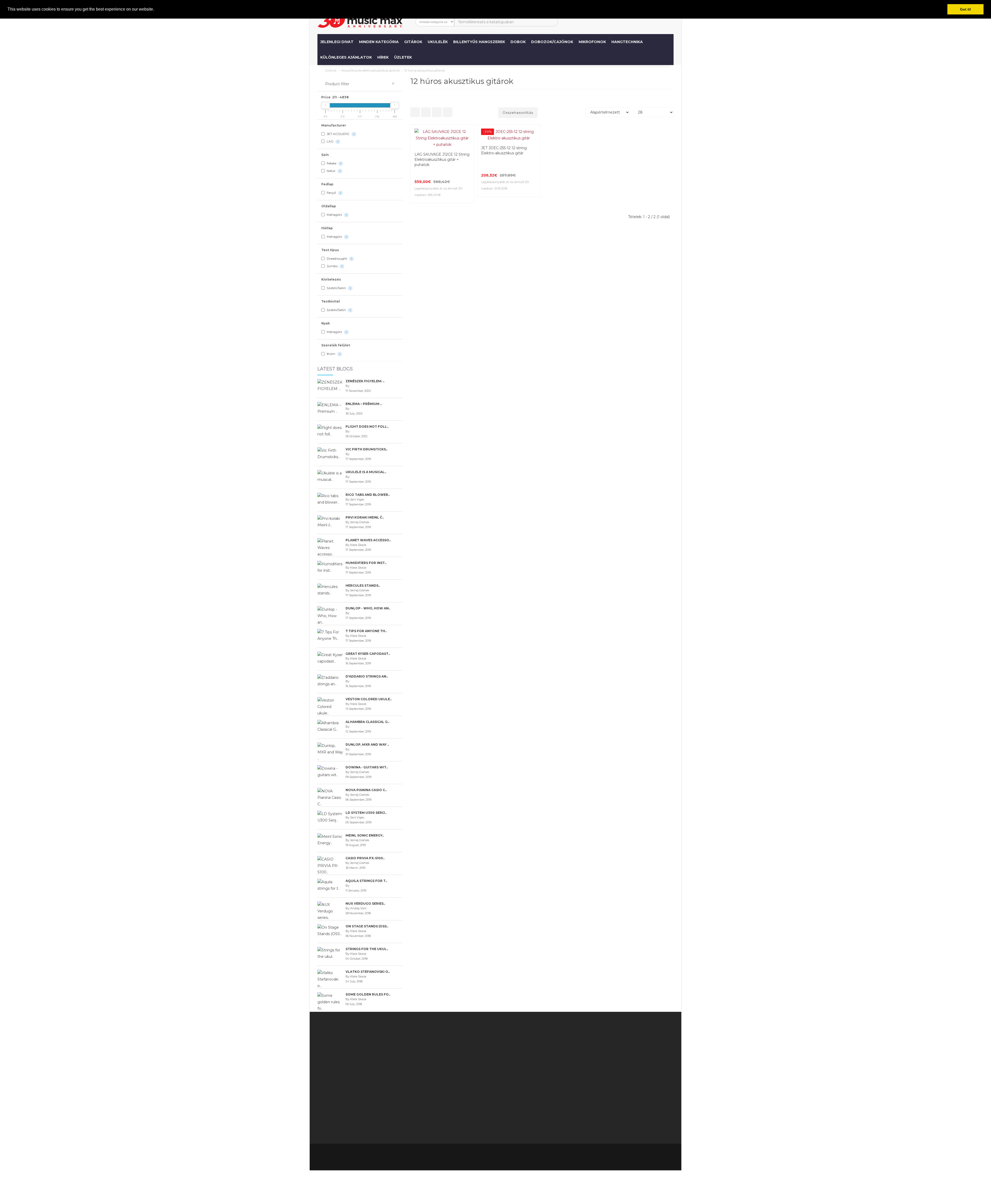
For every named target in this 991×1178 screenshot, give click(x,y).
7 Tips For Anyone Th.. (366, 631)
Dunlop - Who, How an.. (368, 608)
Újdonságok (550, 1080)
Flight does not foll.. (367, 426)
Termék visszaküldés (507, 1054)
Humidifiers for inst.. (366, 563)
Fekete (333, 163)
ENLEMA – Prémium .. (364, 404)
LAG (332, 141)
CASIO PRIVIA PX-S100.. (365, 858)
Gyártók (547, 1041)
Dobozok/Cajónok (552, 41)
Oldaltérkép (550, 1067)
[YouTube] (658, 1154)
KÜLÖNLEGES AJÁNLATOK (346, 57)
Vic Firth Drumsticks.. (366, 449)
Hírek (383, 57)
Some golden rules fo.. (368, 994)
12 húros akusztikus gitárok (424, 70)
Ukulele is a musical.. (366, 472)
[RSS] (647, 1154)
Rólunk (445, 1067)
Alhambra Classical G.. (367, 722)
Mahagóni (336, 215)
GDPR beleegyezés (457, 1125)
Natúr (333, 171)
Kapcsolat (498, 1041)
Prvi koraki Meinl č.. (365, 517)
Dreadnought (339, 258)
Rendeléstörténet (505, 1061)
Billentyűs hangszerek (479, 41)
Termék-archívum (556, 1074)
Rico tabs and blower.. (368, 495)
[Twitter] (636, 1154)
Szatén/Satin (338, 288)
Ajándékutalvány (555, 1048)
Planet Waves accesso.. (368, 540)
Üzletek (403, 57)
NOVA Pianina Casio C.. (366, 790)
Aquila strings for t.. (366, 881)
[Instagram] (669, 1154)
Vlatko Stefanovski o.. (368, 972)
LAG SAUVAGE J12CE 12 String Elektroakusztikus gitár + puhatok (441, 159)
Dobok (518, 41)
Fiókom (496, 1048)
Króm (333, 354)
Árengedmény (553, 1054)
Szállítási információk (457, 1074)
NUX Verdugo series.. (365, 903)
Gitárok (413, 41)
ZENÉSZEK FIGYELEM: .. (365, 381)
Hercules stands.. (363, 585)
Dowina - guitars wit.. (367, 767)
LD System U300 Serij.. (366, 813)
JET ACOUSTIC (340, 134)
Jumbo (334, 266)
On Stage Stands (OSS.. (367, 926)
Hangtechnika (627, 41)
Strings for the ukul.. (367, 949)
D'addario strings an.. (367, 676)
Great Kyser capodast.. (368, 654)
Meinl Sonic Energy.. (365, 835)
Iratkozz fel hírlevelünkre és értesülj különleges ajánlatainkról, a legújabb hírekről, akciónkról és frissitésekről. (630, 1048)
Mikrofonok (592, 41)
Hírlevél (546, 1061)
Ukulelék (438, 41)
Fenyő (333, 193)
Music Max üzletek (455, 1093)
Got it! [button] (965, 9)
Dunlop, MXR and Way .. (367, 744)
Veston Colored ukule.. (368, 699)
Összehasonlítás (517, 112)
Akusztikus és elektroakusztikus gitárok (370, 70)
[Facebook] (625, 1154)
